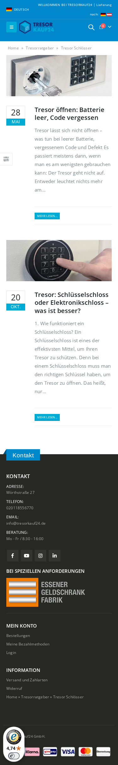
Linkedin (54, 555)
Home (13, 48)
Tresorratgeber (40, 48)
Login (11, 652)
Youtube (26, 555)
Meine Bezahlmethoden (27, 643)
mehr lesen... (47, 216)
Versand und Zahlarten (27, 679)
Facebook (13, 555)
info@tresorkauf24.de (26, 523)
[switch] (14, 755)
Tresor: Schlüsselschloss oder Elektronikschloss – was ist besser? (72, 302)
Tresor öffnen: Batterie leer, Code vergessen (69, 113)
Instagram (40, 555)
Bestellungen (18, 635)
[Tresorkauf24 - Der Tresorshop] (36, 27)
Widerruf (14, 688)
